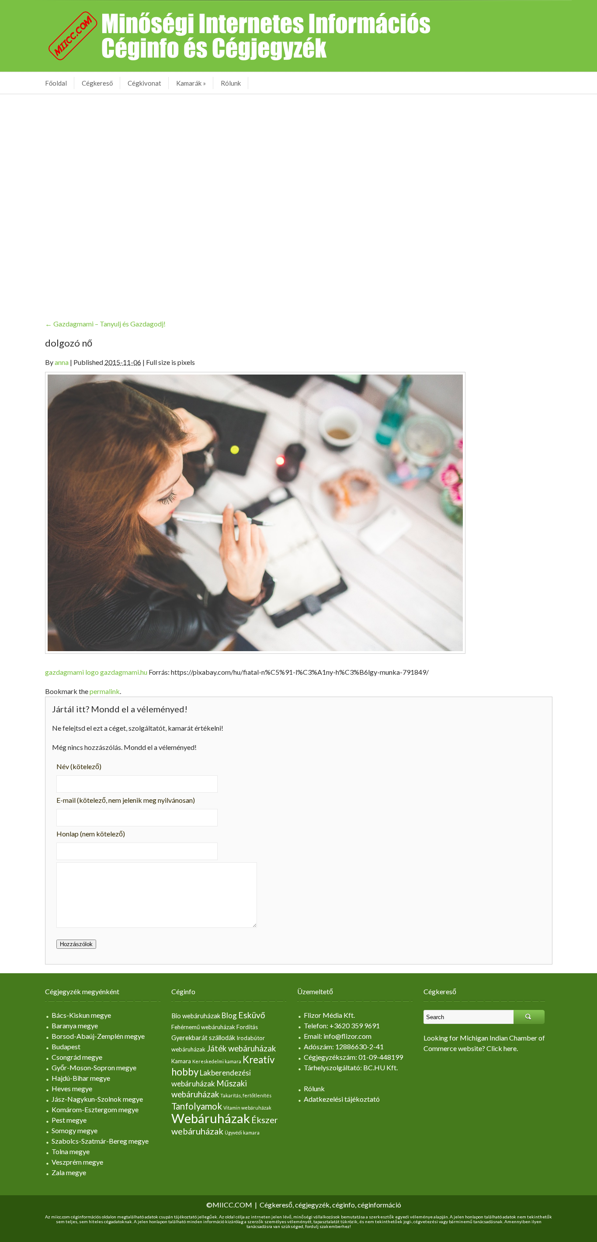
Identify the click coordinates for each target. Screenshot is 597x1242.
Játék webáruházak (241, 1048)
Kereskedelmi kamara (216, 1061)
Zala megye (69, 1172)
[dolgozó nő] (255, 512)
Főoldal (56, 83)
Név (78, 766)
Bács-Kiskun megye (81, 1015)
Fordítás (247, 1026)
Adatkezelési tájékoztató (342, 1099)
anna (62, 362)
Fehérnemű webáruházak (203, 1026)
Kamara (181, 1061)
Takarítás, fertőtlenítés (245, 1095)
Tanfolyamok (196, 1106)
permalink (105, 691)
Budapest (66, 1046)
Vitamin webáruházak (247, 1107)
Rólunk (231, 83)
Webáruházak (210, 1118)
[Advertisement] (298, 200)
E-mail (125, 800)
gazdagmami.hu (123, 672)
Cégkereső (97, 83)
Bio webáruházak (195, 1016)
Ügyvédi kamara (242, 1132)
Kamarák (191, 83)
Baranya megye (75, 1025)
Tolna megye (71, 1151)
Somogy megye (74, 1130)
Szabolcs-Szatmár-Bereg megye (100, 1141)
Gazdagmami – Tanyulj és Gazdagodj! (105, 323)
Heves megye (72, 1088)
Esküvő (251, 1015)
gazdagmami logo (72, 672)
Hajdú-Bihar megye (81, 1078)
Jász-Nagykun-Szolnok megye (97, 1099)
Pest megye (69, 1120)
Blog (229, 1015)
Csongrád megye (77, 1057)
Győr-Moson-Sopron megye (94, 1067)
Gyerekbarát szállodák (203, 1037)
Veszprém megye (77, 1162)
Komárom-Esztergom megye (95, 1109)
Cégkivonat (144, 83)
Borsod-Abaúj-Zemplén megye (98, 1036)
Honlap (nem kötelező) (90, 833)
